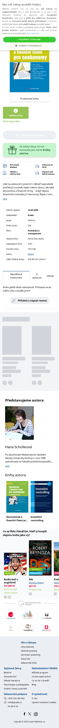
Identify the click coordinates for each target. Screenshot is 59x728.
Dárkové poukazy (29, 650)
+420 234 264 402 (16, 698)
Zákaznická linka (29, 662)
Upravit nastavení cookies (44, 702)
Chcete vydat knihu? (41, 676)
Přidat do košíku (32, 135)
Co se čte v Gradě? (40, 680)
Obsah (50, 276)
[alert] (29, 25)
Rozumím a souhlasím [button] (29, 39)
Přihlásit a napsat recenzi (32, 300)
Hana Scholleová (18, 446)
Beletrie (7, 672)
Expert (31, 254)
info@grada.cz (15, 702)
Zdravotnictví (10, 676)
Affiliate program (40, 672)
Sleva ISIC (25, 658)
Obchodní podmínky (30, 654)
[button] (29, 45)
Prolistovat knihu (29, 98)
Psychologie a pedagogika (16, 684)
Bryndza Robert (36, 582)
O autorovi (37, 276)
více (5, 198)
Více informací (33, 33)
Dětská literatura (12, 680)
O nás (34, 698)
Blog (34, 684)
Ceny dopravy (27, 646)
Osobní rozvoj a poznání (15, 688)
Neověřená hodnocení (16, 276)
